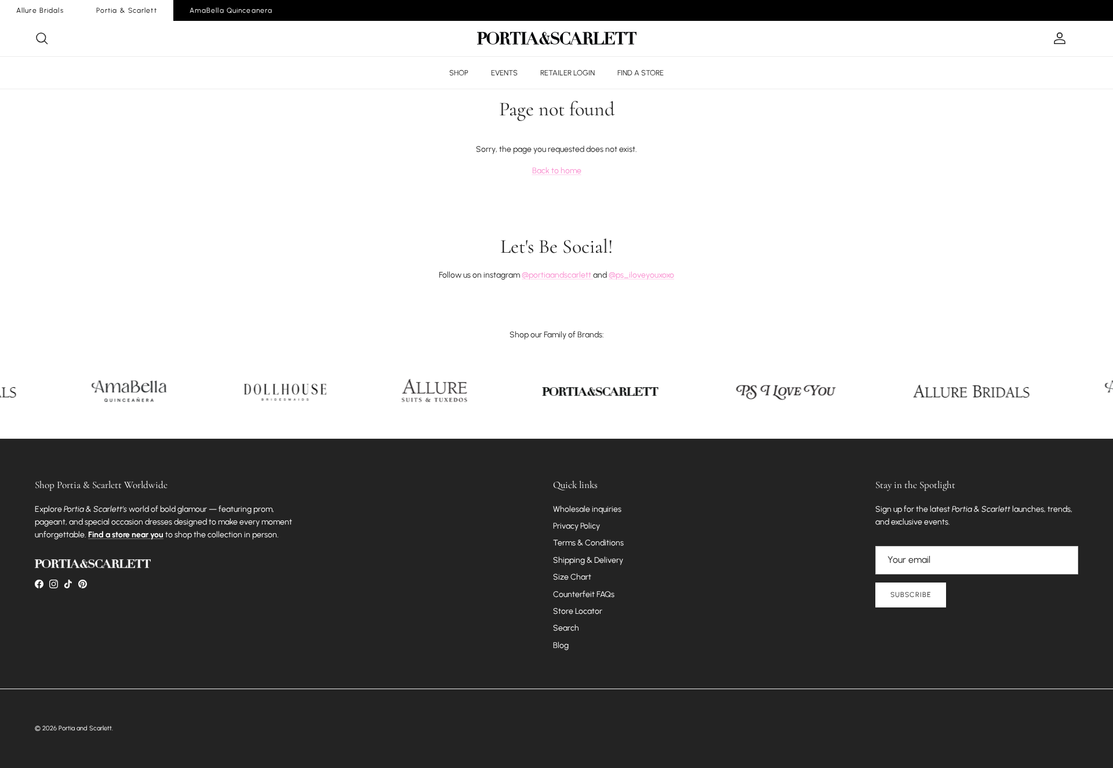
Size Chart (572, 577)
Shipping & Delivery (588, 560)
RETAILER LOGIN (567, 72)
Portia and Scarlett (85, 728)
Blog (561, 645)
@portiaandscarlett (557, 275)
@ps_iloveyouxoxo (641, 275)
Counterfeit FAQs (583, 594)
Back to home (556, 171)
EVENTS (504, 72)
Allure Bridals (40, 10)
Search (566, 628)
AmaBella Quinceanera (231, 10)
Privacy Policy (576, 526)
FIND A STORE (640, 72)
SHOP (458, 72)
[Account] (1057, 38)
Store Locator (577, 611)
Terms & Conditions (588, 543)
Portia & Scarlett (126, 10)
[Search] (42, 38)
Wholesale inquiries (587, 509)
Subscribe (910, 595)
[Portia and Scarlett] (556, 38)
